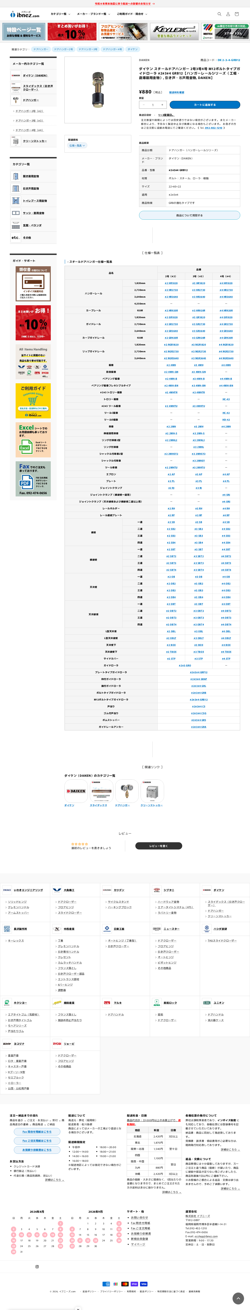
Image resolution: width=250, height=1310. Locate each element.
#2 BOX (171, 644)
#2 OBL (171, 631)
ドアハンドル (116, 1014)
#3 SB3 (199, 535)
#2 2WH (171, 426)
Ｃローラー (14, 1083)
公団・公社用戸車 (18, 1088)
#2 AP (171, 474)
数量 (141, 97)
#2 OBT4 (171, 624)
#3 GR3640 (198, 330)
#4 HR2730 (226, 289)
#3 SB (198, 522)
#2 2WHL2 (171, 440)
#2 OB (171, 576)
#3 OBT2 (199, 610)
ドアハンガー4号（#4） (30, 130)
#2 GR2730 (171, 324)
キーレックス (16, 940)
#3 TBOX (199, 651)
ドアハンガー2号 (63, 49)
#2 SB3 (171, 535)
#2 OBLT (171, 638)
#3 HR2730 (198, 289)
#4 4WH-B (226, 378)
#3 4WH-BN (198, 385)
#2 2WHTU (171, 467)
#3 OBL (198, 631)
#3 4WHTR (199, 392)
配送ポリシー (147, 1291)
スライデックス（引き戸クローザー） (226, 903)
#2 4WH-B (171, 378)
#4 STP (226, 658)
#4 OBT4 (226, 624)
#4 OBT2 (226, 610)
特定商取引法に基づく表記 (171, 1291)
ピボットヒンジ (167, 962)
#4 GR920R (226, 337)
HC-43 (226, 399)
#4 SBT (226, 549)
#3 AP (198, 474)
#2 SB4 (171, 542)
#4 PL (226, 481)
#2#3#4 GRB (198, 692)
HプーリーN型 (16, 1072)
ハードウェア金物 (168, 902)
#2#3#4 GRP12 (199, 672)
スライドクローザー (70, 912)
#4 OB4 (226, 597)
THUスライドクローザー (222, 940)
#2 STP (171, 658)
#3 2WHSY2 (198, 453)
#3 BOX (198, 644)
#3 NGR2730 (198, 351)
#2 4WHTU (171, 405)
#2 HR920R (171, 310)
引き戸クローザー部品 (71, 973)
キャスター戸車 (17, 1066)
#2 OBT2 (171, 610)
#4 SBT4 (226, 569)
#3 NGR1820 (199, 344)
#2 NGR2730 (171, 351)
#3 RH (198, 508)
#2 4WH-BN (171, 385)
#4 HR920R (226, 310)
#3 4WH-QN (199, 371)
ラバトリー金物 (167, 912)
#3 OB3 (198, 590)
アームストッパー (18, 912)
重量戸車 (13, 1055)
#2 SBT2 (171, 556)
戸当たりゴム (16, 1031)
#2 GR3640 (171, 330)
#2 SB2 (171, 528)
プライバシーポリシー (111, 1291)
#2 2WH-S (171, 433)
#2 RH (171, 508)
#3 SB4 (199, 542)
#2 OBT (171, 603)
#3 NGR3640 (198, 358)
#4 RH (226, 508)
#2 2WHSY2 (171, 453)
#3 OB (199, 576)
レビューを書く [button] (158, 846)
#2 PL (171, 481)
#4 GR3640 (226, 330)
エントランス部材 (68, 979)
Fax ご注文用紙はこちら (37, 1140)
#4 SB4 (226, 542)
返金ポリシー (89, 1291)
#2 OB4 (171, 597)
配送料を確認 (176, 92)
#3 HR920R (198, 310)
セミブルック (16, 1077)
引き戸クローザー (118, 946)
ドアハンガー (41, 49)
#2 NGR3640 (171, 358)
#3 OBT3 (199, 617)
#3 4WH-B (199, 378)
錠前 (160, 1014)
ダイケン (133, 49)
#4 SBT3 (226, 562)
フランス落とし (67, 968)
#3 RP (198, 515)
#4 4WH (226, 365)
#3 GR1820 (198, 317)
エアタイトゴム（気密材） (24, 1014)
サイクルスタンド (118, 902)
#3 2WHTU (199, 467)
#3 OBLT (199, 638)
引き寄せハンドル (68, 951)
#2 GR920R (171, 337)
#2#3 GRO (185, 665)
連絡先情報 (194, 1291)
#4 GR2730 (226, 324)
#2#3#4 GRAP (198, 679)
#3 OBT (198, 603)
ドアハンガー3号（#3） (30, 120)
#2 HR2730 (171, 289)
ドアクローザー (67, 902)
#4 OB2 (226, 583)
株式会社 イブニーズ (198, 1216)
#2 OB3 (171, 590)
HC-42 (226, 412)
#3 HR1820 (198, 283)
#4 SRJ (226, 494)
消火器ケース (216, 1020)
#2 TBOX (171, 651)
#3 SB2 (199, 528)
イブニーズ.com (67, 1291)
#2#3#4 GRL (198, 685)
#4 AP (226, 474)
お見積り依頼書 (141, 1233)
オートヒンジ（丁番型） (122, 940)
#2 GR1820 (171, 317)
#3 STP (199, 658)
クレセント (64, 957)
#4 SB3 (226, 535)
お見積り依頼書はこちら (37, 1150)
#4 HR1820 (226, 283)
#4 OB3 (226, 590)
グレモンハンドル (18, 907)
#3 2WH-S (199, 433)
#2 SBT (171, 549)
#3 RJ (199, 487)
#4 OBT (226, 603)
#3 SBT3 (199, 562)
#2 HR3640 (171, 296)
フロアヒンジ (66, 907)
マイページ (138, 1244)
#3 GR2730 (198, 324)
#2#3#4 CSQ (198, 713)
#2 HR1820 (171, 283)
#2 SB (171, 522)
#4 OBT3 (226, 617)
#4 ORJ (226, 501)
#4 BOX (226, 644)
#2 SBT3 (171, 562)
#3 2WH (199, 426)
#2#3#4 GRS (198, 720)
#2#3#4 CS (198, 706)
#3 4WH (199, 365)
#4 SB (226, 522)
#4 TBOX (226, 651)
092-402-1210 (213, 128)
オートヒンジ (166, 957)
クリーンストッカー (220, 916)
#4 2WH (226, 426)
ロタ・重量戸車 (17, 1061)
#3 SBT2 (199, 556)
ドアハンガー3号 (88, 49)
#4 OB (226, 576)
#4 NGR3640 (226, 358)
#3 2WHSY (199, 460)
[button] (60, 14)
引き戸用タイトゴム (20, 1020)
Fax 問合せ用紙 (140, 1223)
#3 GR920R (198, 337)
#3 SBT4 (199, 569)
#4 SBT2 (226, 556)
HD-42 (226, 419)
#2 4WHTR (171, 392)
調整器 (62, 990)
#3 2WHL (198, 446)
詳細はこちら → (54, 1179)
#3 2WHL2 (199, 440)
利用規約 (131, 1291)
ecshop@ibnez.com (206, 1236)
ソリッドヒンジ (17, 902)
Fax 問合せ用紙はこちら (37, 1131)
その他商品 (164, 968)
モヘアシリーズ (17, 1025)
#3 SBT (199, 549)
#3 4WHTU (199, 405)
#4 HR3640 (226, 296)
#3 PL (199, 481)
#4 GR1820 (226, 317)
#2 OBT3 (171, 617)
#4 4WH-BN (226, 385)
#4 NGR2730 (226, 351)
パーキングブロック (120, 907)
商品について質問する (189, 215)
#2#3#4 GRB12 (199, 699)
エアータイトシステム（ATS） (176, 907)
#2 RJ (171, 487)
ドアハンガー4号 (112, 49)
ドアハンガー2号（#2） (30, 111)
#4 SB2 (226, 528)
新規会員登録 (139, 1239)
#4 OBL (226, 631)
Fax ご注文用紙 (140, 1228)
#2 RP (171, 515)
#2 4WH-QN (171, 371)
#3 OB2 (198, 583)
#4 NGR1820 (226, 344)
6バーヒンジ (65, 984)
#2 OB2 (171, 583)
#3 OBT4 (199, 624)
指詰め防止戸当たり (70, 1020)
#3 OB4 (198, 597)
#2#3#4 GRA (198, 726)
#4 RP (226, 515)
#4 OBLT (226, 638)
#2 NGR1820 (171, 344)
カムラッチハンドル (70, 962)
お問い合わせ (139, 1217)
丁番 (60, 940)
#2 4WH (171, 365)
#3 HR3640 (198, 296)
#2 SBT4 (171, 569)
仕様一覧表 (76, 145)
